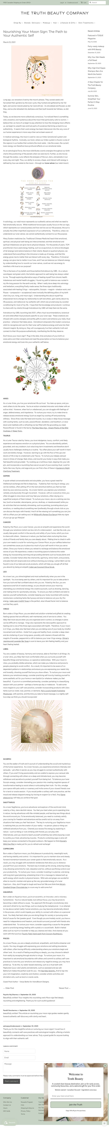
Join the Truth (75, 1104)
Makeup (47, 23)
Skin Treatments (86, 23)
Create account (72, 3)
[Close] (105, 1065)
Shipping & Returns (27, 1108)
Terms (23, 1114)
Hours (5, 1108)
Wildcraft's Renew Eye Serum (45, 514)
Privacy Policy (25, 1111)
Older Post (9, 988)
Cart (84, 3)
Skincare (36, 23)
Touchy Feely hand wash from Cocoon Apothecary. (42, 934)
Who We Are (7, 1102)
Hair (55, 23)
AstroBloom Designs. (40, 982)
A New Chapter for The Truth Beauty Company (95, 85)
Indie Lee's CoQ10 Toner (19, 601)
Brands (27, 23)
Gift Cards (6, 1111)
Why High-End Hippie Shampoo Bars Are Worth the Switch (96, 71)
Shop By (18, 23)
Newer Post (63, 988)
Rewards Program (27, 1102)
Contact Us (7, 1105)
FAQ (22, 1105)
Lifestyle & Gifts (68, 23)
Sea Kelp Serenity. (48, 971)
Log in (62, 3)
